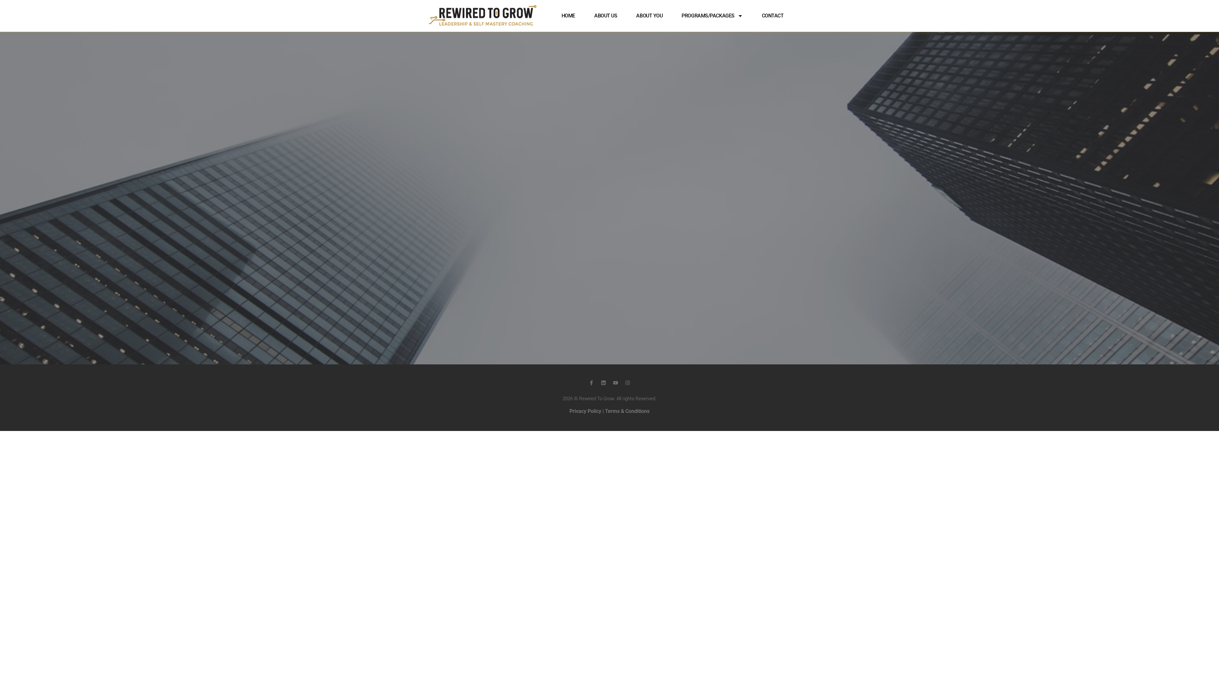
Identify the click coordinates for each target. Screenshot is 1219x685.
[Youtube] (615, 382)
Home (568, 16)
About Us (605, 16)
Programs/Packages (708, 16)
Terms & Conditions (627, 411)
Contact (773, 16)
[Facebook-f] (591, 382)
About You (649, 16)
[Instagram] (627, 382)
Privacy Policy (585, 411)
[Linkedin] (603, 382)
